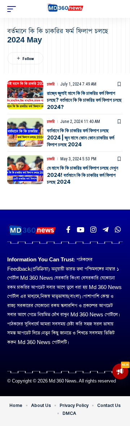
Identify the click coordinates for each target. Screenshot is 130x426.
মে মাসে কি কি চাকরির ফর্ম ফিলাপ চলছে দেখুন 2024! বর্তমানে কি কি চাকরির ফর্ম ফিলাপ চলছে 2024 (82, 175)
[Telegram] (105, 229)
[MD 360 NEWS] (65, 9)
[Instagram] (93, 229)
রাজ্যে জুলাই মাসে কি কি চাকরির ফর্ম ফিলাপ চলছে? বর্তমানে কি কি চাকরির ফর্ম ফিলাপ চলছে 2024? (84, 100)
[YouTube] (80, 229)
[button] (13, 9)
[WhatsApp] (118, 229)
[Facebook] (68, 229)
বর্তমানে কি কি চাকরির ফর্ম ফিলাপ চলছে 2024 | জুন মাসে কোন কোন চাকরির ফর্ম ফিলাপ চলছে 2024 (80, 137)
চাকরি (51, 84)
